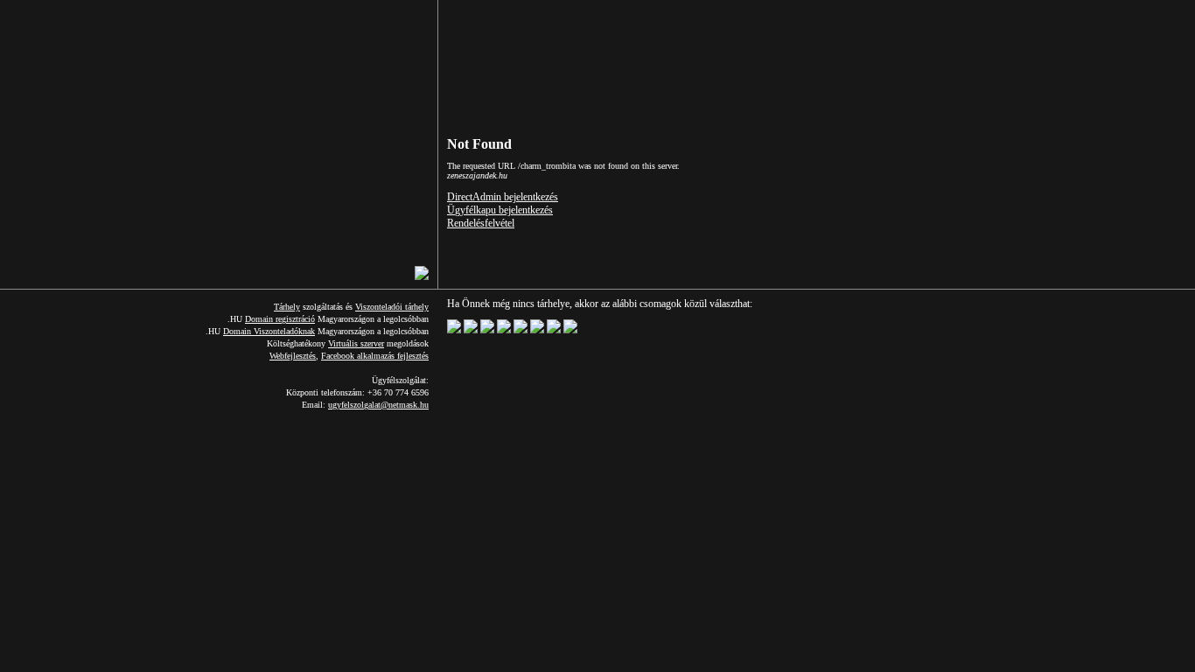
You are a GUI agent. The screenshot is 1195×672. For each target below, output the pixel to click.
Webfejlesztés (292, 355)
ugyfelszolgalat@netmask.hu (378, 405)
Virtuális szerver (356, 343)
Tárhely (287, 307)
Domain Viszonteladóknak (269, 331)
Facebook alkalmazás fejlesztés (375, 355)
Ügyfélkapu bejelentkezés (500, 210)
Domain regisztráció (280, 319)
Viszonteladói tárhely (392, 307)
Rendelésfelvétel (480, 223)
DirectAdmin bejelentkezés (502, 197)
